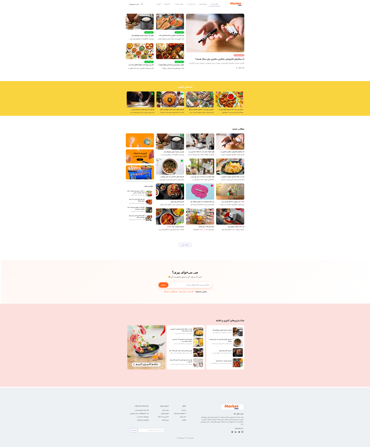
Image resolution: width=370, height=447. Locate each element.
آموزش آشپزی (203, 4)
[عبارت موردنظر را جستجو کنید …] (142, 4)
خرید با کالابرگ (203, 230)
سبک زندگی (192, 4)
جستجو (163, 285)
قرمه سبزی (182, 291)
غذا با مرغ (191, 291)
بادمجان (169, 227)
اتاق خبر (158, 4)
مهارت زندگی (179, 4)
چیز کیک (166, 291)
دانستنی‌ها (167, 4)
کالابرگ (242, 202)
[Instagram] (242, 432)
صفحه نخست (214, 4)
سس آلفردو (174, 291)
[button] (185, 245)
